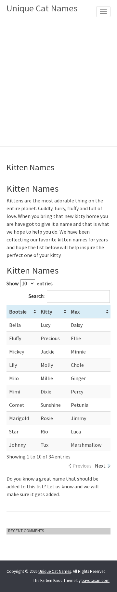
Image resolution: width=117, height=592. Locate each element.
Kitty (46, 311)
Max (75, 311)
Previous (82, 465)
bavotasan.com (96, 580)
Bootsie (18, 311)
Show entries (29, 283)
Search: (37, 296)
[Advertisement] (58, 84)
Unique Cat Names (41, 8)
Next (100, 465)
